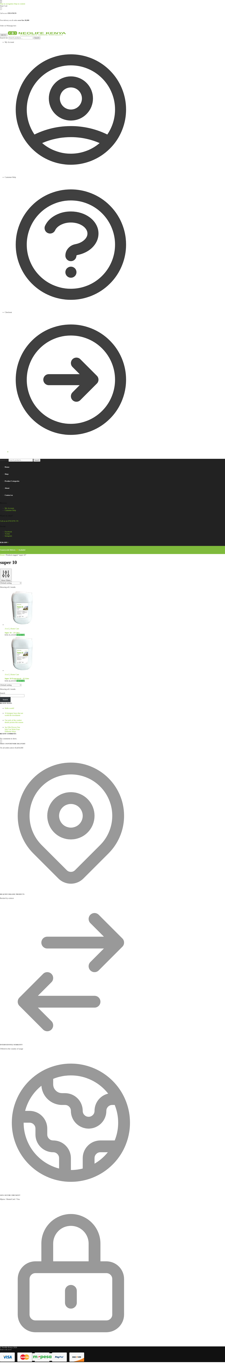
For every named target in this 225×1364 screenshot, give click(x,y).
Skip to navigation (6, 4)
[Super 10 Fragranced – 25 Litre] (54, 654)
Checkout (8, 312)
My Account (9, 42)
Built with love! (6, 1350)
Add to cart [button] (20, 635)
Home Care (14, 629)
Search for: (4, 38)
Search (36, 38)
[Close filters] (1, 741)
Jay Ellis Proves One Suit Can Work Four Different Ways (12, 729)
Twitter (7, 534)
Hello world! (9, 708)
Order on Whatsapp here (8, 26)
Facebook (8, 532)
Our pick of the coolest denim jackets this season (14, 721)
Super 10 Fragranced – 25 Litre (17, 678)
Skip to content (19, 4)
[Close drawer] (1, 8)
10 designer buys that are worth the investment (14, 714)
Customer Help (10, 177)
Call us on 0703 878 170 (9, 521)
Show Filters (6, 580)
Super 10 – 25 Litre (12, 633)
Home (2, 555)
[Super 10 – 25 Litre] (54, 608)
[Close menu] (1, 1)
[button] (4, 452)
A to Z (7, 629)
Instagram (8, 536)
